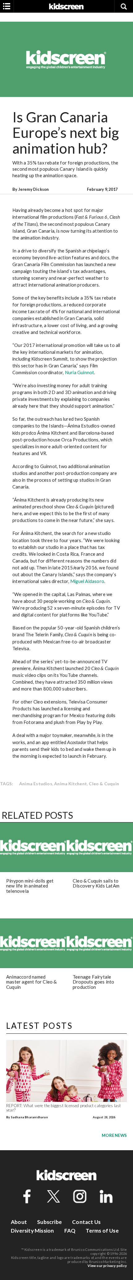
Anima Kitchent (70, 783)
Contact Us (86, 1222)
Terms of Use (102, 1230)
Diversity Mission (32, 1230)
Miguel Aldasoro (87, 581)
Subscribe (49, 1222)
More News (114, 1135)
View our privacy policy (107, 1266)
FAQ (70, 1230)
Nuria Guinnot (79, 372)
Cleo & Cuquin (104, 783)
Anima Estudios (35, 783)
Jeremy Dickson (33, 189)
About (19, 1222)
